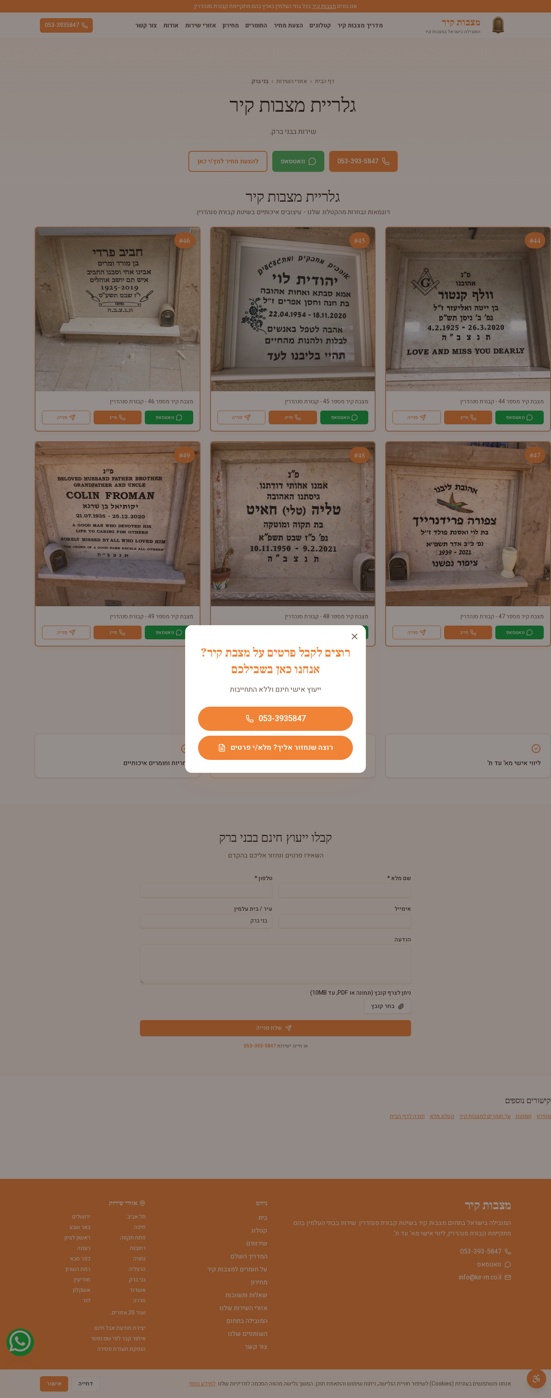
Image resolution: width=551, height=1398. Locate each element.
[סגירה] (354, 636)
